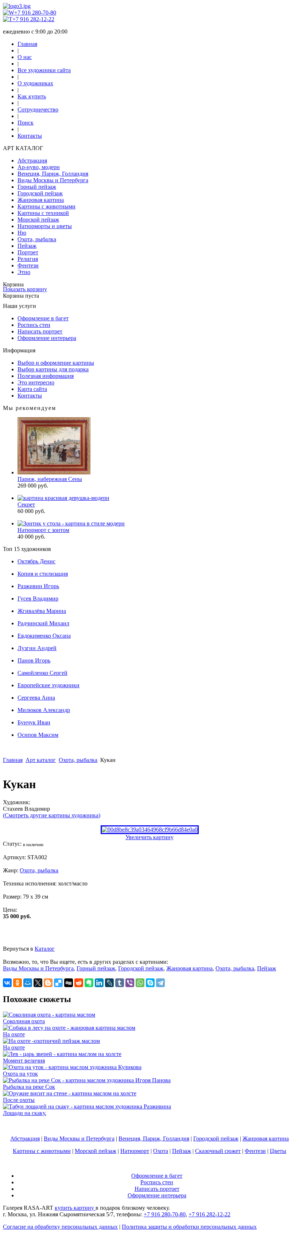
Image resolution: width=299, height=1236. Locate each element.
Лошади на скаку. (24, 1113)
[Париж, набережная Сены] (54, 472)
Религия (28, 259)
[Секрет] (63, 498)
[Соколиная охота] (49, 1015)
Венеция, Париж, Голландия (53, 174)
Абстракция (32, 160)
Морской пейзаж (38, 219)
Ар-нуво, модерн (39, 167)
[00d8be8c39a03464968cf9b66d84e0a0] (150, 829)
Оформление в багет (43, 318)
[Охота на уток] (72, 1067)
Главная (27, 44)
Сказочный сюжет (218, 1151)
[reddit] (78, 982)
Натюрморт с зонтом (43, 530)
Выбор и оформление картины (56, 363)
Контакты (30, 136)
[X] (38, 982)
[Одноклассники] (17, 982)
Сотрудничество (38, 109)
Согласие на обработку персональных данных (60, 1227)
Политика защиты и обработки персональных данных (189, 1227)
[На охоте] (69, 1028)
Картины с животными (46, 206)
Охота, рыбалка (37, 239)
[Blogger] (48, 982)
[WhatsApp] (140, 982)
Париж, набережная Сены (50, 479)
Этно (24, 272)
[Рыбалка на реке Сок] (87, 1080)
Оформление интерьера (47, 338)
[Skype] (150, 982)
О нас (25, 57)
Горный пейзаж (37, 187)
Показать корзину (25, 289)
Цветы (278, 1151)
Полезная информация (46, 376)
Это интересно (36, 382)
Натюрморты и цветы (45, 226)
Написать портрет (40, 331)
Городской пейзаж (40, 193)
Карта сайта (32, 389)
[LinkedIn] (99, 982)
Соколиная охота (24, 1021)
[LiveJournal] (109, 982)
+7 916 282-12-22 (33, 19)
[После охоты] (69, 1093)
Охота (160, 1151)
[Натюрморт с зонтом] (71, 523)
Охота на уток (20, 1074)
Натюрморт (134, 1151)
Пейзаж (27, 246)
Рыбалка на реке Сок (29, 1087)
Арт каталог (41, 760)
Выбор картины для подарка (53, 369)
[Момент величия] (62, 1054)
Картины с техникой (43, 213)
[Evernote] (89, 982)
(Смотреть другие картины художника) (51, 815)
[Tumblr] (119, 982)
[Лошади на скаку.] (87, 1106)
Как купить (32, 96)
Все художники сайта (44, 70)
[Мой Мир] (27, 982)
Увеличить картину (149, 837)
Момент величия (24, 1060)
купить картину (75, 1208)
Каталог (45, 949)
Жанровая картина (41, 200)
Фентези (28, 265)
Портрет (28, 252)
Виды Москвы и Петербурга (53, 180)
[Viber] (129, 982)
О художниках (35, 83)
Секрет (26, 504)
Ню (22, 233)
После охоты (19, 1100)
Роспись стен (34, 325)
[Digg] (68, 982)
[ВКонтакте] (7, 982)
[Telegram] (160, 982)
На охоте (14, 1034)
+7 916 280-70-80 (35, 12)
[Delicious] (58, 982)
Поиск (26, 123)
